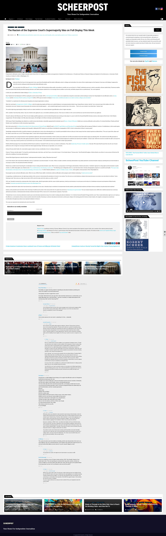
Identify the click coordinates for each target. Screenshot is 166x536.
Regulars (11, 19)
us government (75, 35)
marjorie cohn (36, 35)
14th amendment (21, 35)
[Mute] (157, 211)
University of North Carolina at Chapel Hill (23, 97)
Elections (19, 264)
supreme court (64, 35)
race (43, 35)
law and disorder (29, 35)
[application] (143, 202)
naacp (40, 35)
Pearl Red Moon (42, 287)
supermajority (58, 35)
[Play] (127, 211)
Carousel (14, 264)
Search (127, 25)
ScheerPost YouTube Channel (142, 160)
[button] (143, 202)
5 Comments (100, 509)
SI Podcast (20, 19)
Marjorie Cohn (11, 27)
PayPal (147, 61)
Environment (141, 502)
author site (40, 236)
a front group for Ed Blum (51, 95)
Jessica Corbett (148, 502)
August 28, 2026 (11, 509)
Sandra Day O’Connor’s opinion (80, 143)
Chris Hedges (29, 19)
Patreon (154, 61)
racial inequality (48, 35)
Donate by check (143, 55)
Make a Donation (78, 19)
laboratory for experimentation (74, 189)
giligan (50, 323)
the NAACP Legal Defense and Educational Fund (65, 126)
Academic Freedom (50, 19)
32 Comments (60, 509)
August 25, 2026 (50, 272)
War (57, 502)
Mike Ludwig (87, 264)
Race (16, 27)
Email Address (10, 210)
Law (23, 264)
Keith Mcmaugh (52, 470)
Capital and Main (19, 502)
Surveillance (100, 264)
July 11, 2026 (89, 272)
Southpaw (51, 412)
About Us (67, 19)
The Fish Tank (38, 19)
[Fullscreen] (159, 211)
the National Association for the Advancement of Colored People (32, 126)
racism (53, 35)
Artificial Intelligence (10, 502)
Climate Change (128, 502)
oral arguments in (24, 104)
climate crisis (135, 502)
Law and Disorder (64, 232)
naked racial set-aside (87, 173)
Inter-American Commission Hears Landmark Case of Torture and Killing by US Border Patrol (33, 246)
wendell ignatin (53, 341)
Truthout (69, 35)
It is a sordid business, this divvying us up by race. (41, 167)
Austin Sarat (8, 264)
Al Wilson (51, 450)
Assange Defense (42, 230)
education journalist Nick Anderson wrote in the (26, 183)
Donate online (143, 51)
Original (26, 264)
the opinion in (63, 169)
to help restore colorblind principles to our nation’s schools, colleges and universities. (71, 97)
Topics (60, 19)
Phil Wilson (53, 502)
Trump (59, 264)
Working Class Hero (100, 502)
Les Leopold (88, 502)
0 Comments (20, 509)
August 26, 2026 (11, 272)
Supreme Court (21, 27)
